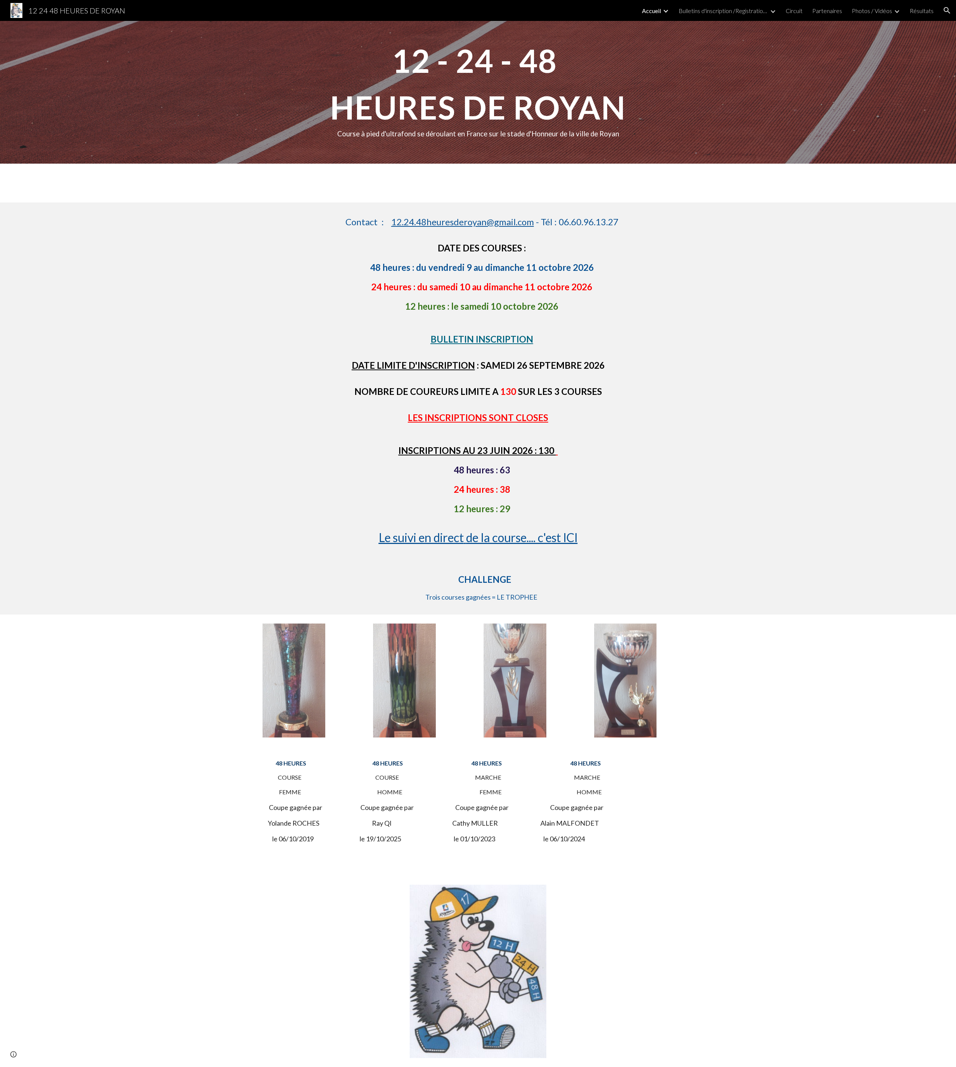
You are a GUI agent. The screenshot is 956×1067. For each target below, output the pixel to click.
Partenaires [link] (827, 10)
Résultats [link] (922, 10)
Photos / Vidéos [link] (872, 10)
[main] (478, 92)
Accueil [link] (651, 10)
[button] (947, 10)
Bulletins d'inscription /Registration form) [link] (723, 10)
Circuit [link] (794, 10)
